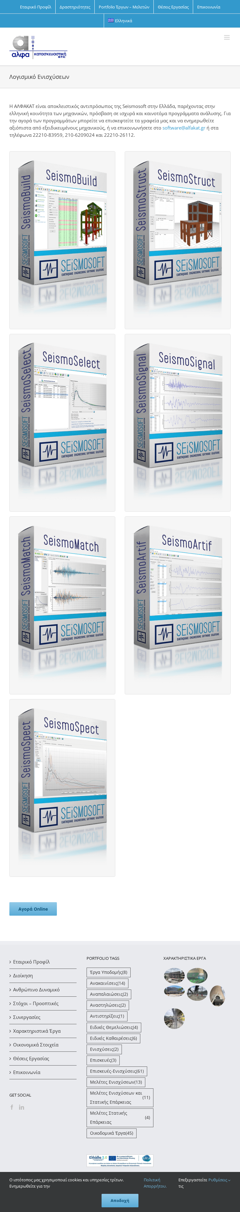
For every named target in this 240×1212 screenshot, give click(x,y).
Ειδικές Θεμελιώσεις (114, 1027)
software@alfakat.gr (183, 128)
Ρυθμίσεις (218, 1180)
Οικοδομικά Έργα (111, 1133)
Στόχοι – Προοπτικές (35, 1003)
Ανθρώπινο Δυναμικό (36, 989)
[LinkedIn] (21, 1107)
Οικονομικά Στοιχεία (35, 1044)
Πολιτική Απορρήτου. (155, 1183)
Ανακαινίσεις (107, 983)
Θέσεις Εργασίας (31, 1058)
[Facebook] (11, 1107)
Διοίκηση (23, 975)
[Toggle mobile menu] (227, 37)
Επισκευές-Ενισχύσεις (117, 1071)
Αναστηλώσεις (108, 1005)
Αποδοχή (120, 1200)
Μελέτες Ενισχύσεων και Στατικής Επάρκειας (120, 1097)
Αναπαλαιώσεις (109, 994)
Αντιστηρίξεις (107, 1016)
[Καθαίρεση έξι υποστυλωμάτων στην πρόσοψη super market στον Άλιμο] (174, 1018)
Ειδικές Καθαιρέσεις (113, 1038)
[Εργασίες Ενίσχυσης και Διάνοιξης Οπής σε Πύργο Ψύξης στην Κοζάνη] (217, 995)
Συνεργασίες (26, 1017)
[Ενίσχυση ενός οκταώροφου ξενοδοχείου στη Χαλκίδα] (174, 991)
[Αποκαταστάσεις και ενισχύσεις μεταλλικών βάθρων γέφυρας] (197, 993)
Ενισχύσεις (104, 1049)
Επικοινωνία (26, 1072)
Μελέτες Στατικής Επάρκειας (120, 1117)
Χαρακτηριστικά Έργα (37, 1031)
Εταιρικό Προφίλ (31, 962)
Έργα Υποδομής (108, 972)
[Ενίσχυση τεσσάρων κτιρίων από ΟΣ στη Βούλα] (174, 975)
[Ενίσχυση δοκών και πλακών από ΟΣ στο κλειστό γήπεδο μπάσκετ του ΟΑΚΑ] (197, 975)
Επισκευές (103, 1060)
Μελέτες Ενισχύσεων (116, 1082)
